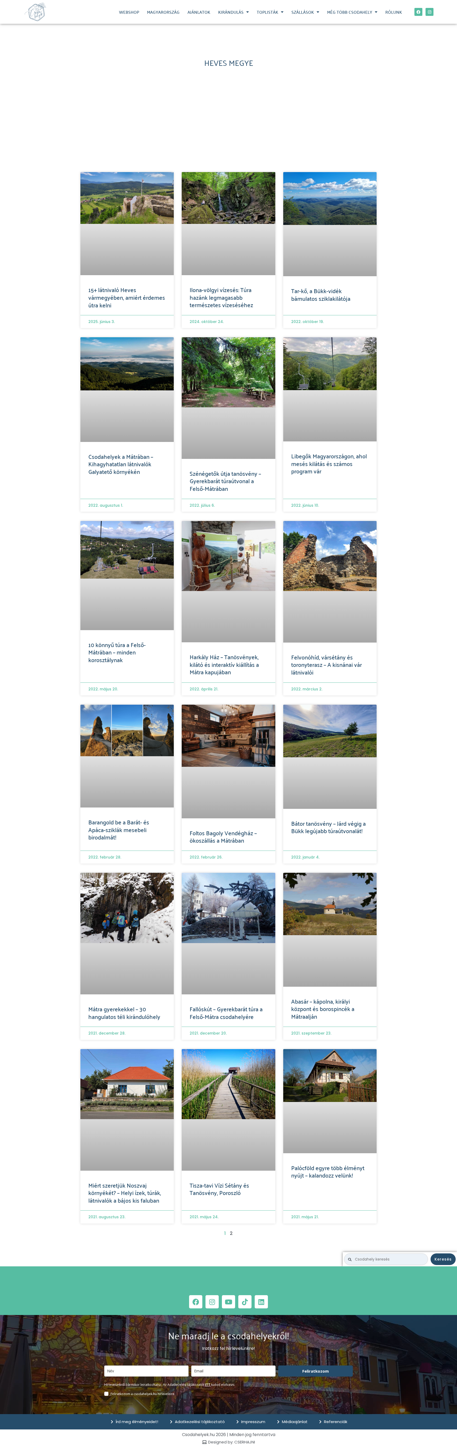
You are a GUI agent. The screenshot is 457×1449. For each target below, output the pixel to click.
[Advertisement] (228, 122)
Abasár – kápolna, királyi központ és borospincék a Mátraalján (322, 1008)
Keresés (443, 1259)
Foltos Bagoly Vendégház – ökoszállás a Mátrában (223, 836)
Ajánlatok (199, 12)
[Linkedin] (261, 1301)
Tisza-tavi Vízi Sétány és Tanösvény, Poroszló (219, 1189)
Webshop (129, 12)
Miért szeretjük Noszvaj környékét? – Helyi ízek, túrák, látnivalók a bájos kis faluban (124, 1192)
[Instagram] (429, 12)
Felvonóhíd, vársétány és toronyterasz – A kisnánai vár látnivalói (326, 664)
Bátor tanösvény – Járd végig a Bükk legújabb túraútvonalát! (328, 827)
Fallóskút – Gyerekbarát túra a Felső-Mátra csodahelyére (226, 1012)
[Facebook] (418, 12)
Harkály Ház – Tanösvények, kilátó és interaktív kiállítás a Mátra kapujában (224, 664)
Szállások (302, 12)
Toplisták (267, 12)
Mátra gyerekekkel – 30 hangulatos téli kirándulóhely (124, 1012)
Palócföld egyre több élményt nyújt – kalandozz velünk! (327, 1171)
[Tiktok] (245, 1301)
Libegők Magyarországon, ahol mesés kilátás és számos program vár (329, 463)
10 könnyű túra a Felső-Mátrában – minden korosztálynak (117, 652)
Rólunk (393, 12)
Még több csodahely (349, 12)
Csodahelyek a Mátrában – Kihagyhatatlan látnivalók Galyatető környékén (120, 464)
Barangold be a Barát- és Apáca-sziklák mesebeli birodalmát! (118, 829)
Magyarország (163, 12)
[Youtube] (228, 1301)
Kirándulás (231, 12)
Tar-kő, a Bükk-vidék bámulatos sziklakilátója (320, 294)
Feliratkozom (315, 1371)
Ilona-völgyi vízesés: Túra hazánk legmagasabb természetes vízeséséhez (221, 297)
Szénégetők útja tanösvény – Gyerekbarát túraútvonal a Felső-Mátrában (225, 480)
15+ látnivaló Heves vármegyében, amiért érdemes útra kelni (126, 297)
